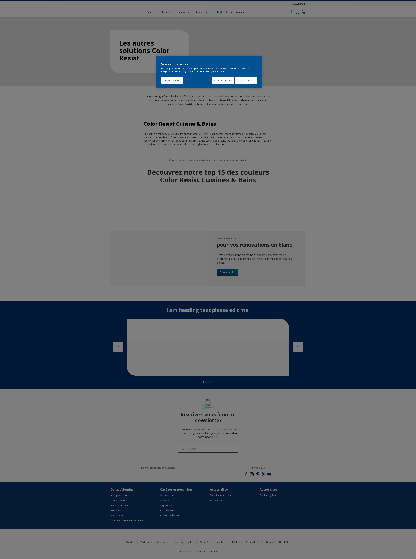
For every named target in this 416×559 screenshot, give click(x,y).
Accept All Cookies (223, 80)
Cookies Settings (172, 80)
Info (222, 71)
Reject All (246, 80)
